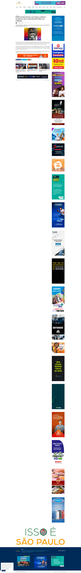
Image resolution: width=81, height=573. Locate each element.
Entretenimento (59, 7)
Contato (61, 571)
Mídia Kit (64, 571)
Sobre (58, 571)
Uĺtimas (24, 7)
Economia (43, 7)
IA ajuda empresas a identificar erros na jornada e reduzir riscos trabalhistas (44, 70)
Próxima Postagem (46, 80)
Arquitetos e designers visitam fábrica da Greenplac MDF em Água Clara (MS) (32, 70)
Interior (36, 7)
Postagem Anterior (18, 80)
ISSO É (20, 7)
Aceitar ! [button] (4, 570)
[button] (62, 7)
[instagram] (64, 550)
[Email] (30, 59)
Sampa (33, 7)
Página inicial (17, 15)
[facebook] (59, 550)
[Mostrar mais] (32, 59)
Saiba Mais (7, 569)
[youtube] (63, 550)
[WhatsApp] (27, 59)
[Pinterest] (29, 59)
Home (17, 7)
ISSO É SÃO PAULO (23, 571)
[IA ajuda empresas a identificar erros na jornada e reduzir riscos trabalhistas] (44, 66)
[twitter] (61, 550)
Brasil (47, 7)
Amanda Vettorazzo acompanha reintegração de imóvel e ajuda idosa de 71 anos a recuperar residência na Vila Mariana (21, 70)
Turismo (50, 7)
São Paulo (29, 7)
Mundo (40, 7)
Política (54, 7)
